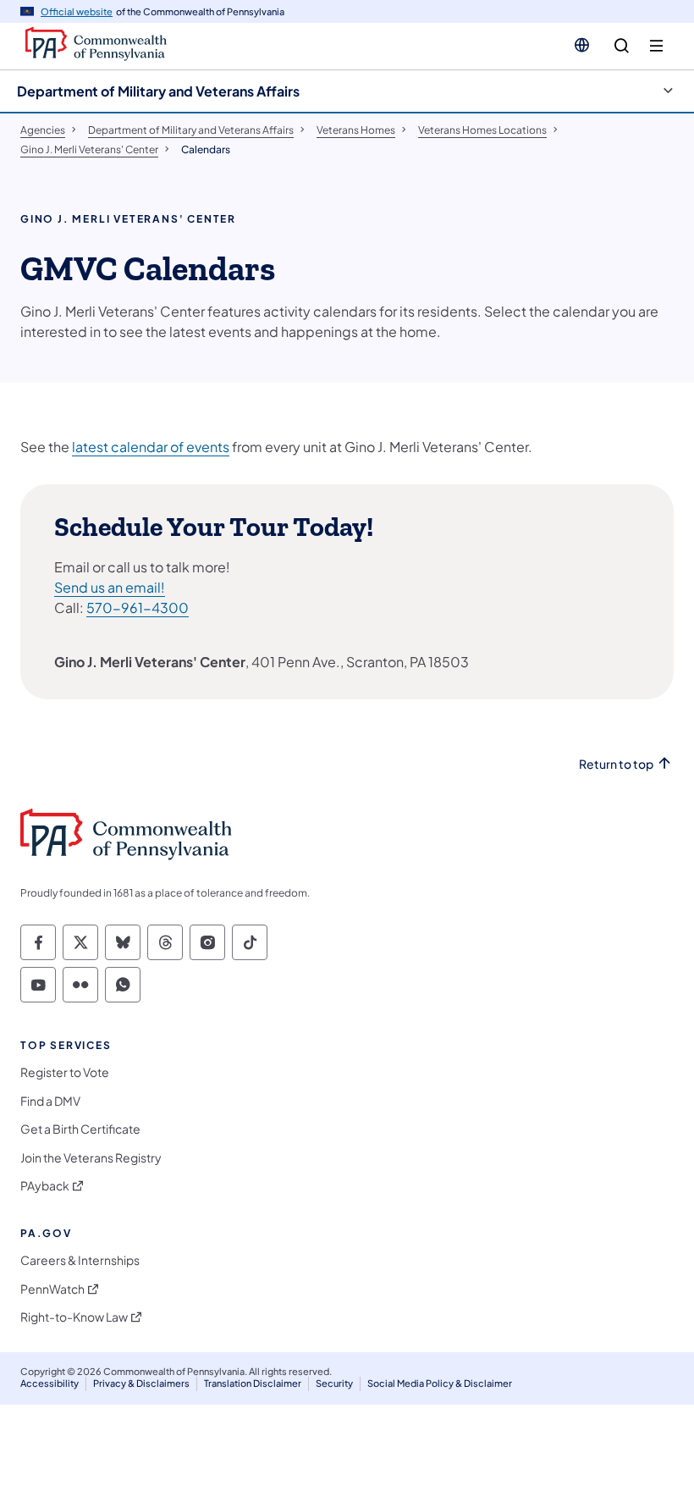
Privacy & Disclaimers (141, 1383)
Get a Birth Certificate (80, 1129)
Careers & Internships (80, 1260)
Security (334, 1383)
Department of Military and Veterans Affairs (158, 91)
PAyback (44, 1186)
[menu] (656, 46)
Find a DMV (50, 1101)
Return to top (616, 764)
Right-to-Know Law (74, 1317)
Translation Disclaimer (252, 1383)
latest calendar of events (150, 447)
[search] (621, 46)
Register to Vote (64, 1072)
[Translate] (582, 44)
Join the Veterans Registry (91, 1158)
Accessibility (49, 1383)
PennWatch (52, 1289)
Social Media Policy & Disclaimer (439, 1383)
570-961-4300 (137, 607)
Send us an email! (109, 587)
